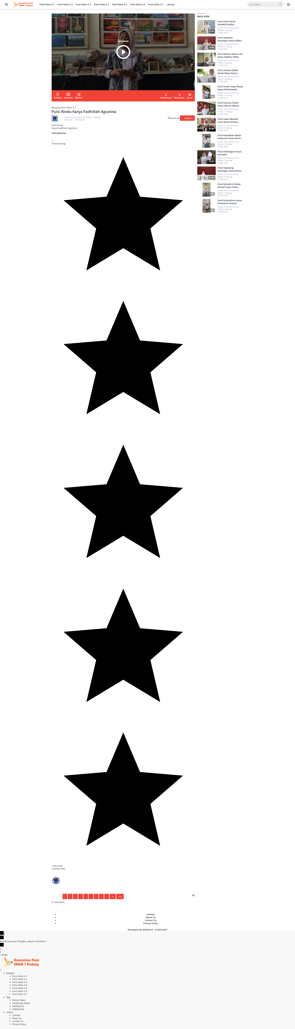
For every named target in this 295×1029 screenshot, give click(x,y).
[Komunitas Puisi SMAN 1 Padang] (22, 4)
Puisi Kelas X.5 (119, 4)
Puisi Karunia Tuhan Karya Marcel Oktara (228, 104)
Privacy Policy (150, 923)
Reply (5, 954)
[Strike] (80, 896)
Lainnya (170, 4)
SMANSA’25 (18, 1006)
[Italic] (70, 896)
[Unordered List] (91, 896)
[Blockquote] (96, 896)
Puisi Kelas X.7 (155, 4)
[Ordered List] (85, 896)
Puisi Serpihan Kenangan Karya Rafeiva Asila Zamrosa (230, 39)
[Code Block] (101, 896)
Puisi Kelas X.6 (137, 4)
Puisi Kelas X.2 (65, 4)
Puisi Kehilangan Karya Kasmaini (230, 153)
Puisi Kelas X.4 (101, 4)
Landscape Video (21, 1003)
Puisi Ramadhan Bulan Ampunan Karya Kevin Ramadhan (229, 137)
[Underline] (75, 896)
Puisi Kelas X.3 (83, 4)
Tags (8, 997)
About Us (150, 917)
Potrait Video (18, 1000)
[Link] (106, 896)
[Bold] (65, 896)
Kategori (10, 973)
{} (112, 896)
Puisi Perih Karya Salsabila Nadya (226, 23)
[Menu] (7, 4)
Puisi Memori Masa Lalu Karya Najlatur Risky (230, 55)
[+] (120, 896)
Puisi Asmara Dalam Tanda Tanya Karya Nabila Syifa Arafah (228, 71)
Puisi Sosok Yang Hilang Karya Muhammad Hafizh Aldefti (230, 88)
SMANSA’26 (18, 1009)
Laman (9, 1012)
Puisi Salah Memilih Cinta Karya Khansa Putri (228, 120)
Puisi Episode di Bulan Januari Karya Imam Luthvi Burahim (229, 185)
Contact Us (150, 920)
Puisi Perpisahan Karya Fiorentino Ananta (230, 202)
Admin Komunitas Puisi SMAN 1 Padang (82, 117)
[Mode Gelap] (288, 4)
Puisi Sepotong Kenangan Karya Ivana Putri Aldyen (229, 169)
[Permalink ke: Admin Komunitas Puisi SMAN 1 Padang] (55, 118)
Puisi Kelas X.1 (47, 4)
